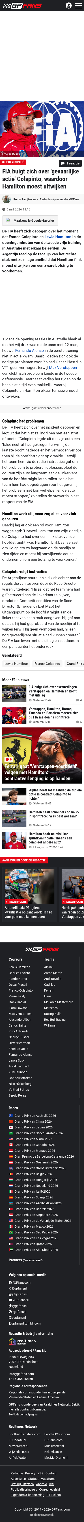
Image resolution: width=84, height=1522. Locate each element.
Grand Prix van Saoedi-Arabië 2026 (39, 1133)
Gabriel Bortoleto (20, 1078)
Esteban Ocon (18, 1049)
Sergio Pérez (17, 1095)
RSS (40, 1473)
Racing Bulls (52, 1014)
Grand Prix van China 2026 (33, 1121)
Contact (51, 1473)
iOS (51, 1484)
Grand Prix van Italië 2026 (32, 1191)
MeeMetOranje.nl (56, 1457)
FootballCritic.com (57, 1434)
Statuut (33, 1478)
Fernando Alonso (29, 350)
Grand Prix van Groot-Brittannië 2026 (40, 1168)
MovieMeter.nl (18, 1446)
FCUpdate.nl (17, 1440)
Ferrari (48, 990)
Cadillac (49, 984)
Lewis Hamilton (58, 236)
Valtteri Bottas (19, 1089)
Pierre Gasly (17, 996)
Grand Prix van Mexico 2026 (34, 1226)
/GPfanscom (21, 1282)
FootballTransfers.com (24, 1434)
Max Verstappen (63, 367)
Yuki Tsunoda (18, 1072)
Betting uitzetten (22, 1484)
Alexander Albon (20, 1019)
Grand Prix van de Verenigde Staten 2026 (43, 1220)
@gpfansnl (19, 1294)
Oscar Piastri (18, 984)
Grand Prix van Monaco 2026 (35, 1150)
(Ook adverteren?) (33, 1260)
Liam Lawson (18, 1008)
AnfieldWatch (18, 1457)
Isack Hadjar (17, 1002)
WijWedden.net (19, 1452)
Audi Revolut (53, 979)
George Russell (19, 1037)
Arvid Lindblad (19, 1066)
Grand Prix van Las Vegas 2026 (36, 1238)
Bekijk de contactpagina (23, 1414)
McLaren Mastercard (58, 1002)
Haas (48, 996)
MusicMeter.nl (54, 1446)
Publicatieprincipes (24, 1489)
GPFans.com (53, 1440)
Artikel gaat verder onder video (42, 408)
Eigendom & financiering (27, 1495)
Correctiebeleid (49, 1489)
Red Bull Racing (55, 1019)
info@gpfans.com (21, 1374)
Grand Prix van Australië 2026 (35, 1115)
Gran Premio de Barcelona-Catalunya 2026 (44, 1156)
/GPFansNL (21, 1300)
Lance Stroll (17, 1060)
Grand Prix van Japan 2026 (34, 1127)
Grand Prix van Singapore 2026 (36, 1215)
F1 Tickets (54, 1495)
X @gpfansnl (18, 1288)
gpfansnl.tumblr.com (26, 1323)
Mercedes (51, 1008)
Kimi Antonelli (18, 1031)
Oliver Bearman (19, 1043)
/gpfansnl (19, 1312)
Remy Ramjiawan (24, 199)
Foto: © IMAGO (11, 154)
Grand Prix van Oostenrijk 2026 (36, 1162)
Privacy (30, 1473)
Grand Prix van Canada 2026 (35, 1145)
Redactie (17, 1473)
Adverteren (18, 1478)
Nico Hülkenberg (20, 1084)
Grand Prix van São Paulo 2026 (36, 1232)
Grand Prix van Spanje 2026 (34, 1197)
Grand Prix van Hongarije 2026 (36, 1180)
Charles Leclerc (19, 973)
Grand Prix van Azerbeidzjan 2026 (38, 1203)
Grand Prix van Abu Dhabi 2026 (36, 1250)
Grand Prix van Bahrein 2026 (34, 1209)
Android (41, 1484)
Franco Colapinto (47, 664)
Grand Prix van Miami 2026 (33, 1139)
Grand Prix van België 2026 (33, 1174)
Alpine (48, 967)
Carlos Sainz (17, 1025)
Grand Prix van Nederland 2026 (36, 1185)
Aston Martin (53, 973)
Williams (50, 1025)
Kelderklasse (53, 1452)
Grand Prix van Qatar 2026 (33, 1244)
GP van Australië (13, 162)
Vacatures (48, 1478)
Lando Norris (18, 979)
